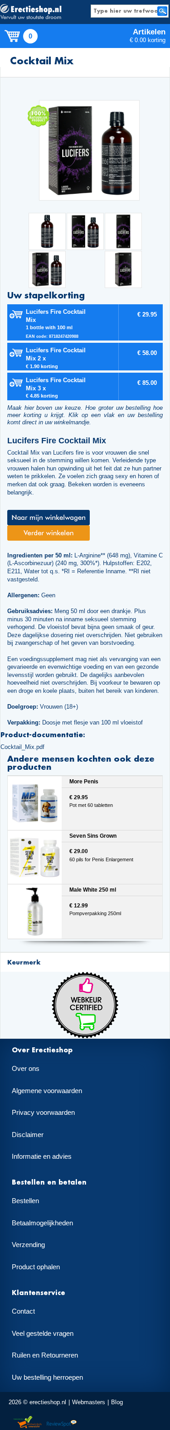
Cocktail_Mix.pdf (22, 747)
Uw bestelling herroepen (47, 1377)
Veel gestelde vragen (42, 1333)
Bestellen (25, 1200)
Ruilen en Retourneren (45, 1355)
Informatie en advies (42, 1156)
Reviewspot (62, 1422)
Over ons (25, 1068)
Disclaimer (28, 1134)
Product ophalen (36, 1267)
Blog (117, 1402)
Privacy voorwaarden (43, 1112)
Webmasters (88, 1402)
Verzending (28, 1244)
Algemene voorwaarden (47, 1090)
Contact (23, 1311)
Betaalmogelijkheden (42, 1223)
